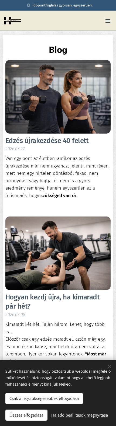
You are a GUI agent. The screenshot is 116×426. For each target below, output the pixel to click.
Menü (108, 20)
